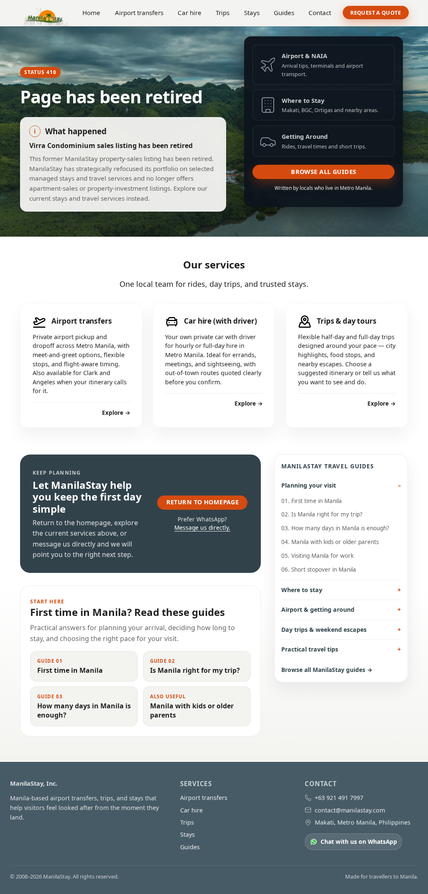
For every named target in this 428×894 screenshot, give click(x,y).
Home (91, 12)
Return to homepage (202, 502)
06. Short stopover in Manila (318, 569)
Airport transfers (139, 12)
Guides (284, 12)
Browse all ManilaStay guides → (326, 670)
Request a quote (375, 12)
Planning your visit (308, 485)
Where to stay (301, 590)
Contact (319, 12)
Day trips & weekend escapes (324, 629)
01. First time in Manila (311, 501)
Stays (252, 12)
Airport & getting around (317, 609)
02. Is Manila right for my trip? (321, 514)
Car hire (189, 12)
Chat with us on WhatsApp (359, 841)
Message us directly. (202, 527)
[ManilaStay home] (45, 12)
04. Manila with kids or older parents (330, 542)
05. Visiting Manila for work (317, 555)
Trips (222, 12)
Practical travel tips (309, 649)
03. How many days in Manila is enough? (335, 528)
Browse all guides (323, 172)
